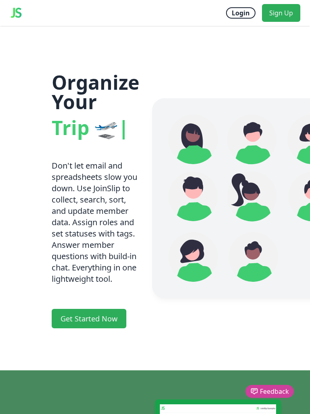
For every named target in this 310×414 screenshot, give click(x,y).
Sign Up (281, 12)
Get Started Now (89, 318)
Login (241, 12)
